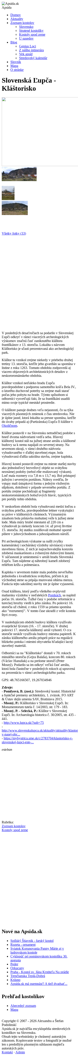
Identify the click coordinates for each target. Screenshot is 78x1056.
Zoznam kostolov (22, 23)
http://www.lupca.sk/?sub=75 (24, 722)
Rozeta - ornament (23, 944)
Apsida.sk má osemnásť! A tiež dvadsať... (38, 984)
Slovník (15, 62)
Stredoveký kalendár (33, 58)
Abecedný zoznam (23, 1006)
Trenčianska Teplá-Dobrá (27, 976)
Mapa (14, 66)
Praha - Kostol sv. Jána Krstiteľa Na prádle (39, 972)
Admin (20, 1052)
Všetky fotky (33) (14, 233)
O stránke (17, 70)
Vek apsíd (25, 54)
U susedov (26, 38)
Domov (15, 15)
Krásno (15, 980)
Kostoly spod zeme (32, 34)
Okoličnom (9, 425)
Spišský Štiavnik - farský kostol (32, 941)
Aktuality (16, 19)
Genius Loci (27, 46)
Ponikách (54, 595)
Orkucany (17, 968)
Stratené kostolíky (31, 30)
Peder (14, 964)
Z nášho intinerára (31, 50)
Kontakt (7, 1052)
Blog (13, 42)
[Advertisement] (39, 281)
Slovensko (26, 26)
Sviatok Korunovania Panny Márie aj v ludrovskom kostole (37, 950)
